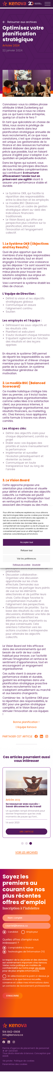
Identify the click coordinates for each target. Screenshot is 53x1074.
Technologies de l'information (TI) (26, 951)
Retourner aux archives (22, 22)
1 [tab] (22, 843)
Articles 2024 (11, 45)
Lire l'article (26, 831)
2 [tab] (26, 843)
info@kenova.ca (13, 1035)
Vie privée (36, 565)
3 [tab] (30, 843)
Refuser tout (26, 550)
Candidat (13, 931)
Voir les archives (26, 852)
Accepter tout (26, 542)
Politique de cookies (21, 565)
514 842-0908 (11, 1032)
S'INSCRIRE (12, 995)
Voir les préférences (26, 558)
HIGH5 (5, 1056)
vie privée (40, 967)
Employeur (32, 931)
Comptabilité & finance (21, 947)
